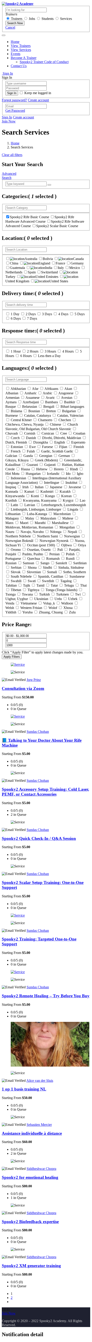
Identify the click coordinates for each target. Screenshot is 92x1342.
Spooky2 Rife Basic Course (29, 217)
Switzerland (49, 272)
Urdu (58, 599)
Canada (78, 259)
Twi (78, 594)
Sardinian (80, 563)
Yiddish (10, 612)
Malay (29, 518)
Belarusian (29, 406)
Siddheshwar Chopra (41, 1169)
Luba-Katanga (37, 514)
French (16, 451)
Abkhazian (18, 389)
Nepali (72, 532)
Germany (77, 263)
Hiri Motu (12, 474)
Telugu (69, 585)
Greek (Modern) (46, 460)
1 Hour (16, 351)
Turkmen (62, 594)
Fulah (31, 451)
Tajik (26, 585)
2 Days (31, 314)
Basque (10, 406)
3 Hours (50, 351)
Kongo (50, 496)
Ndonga (55, 532)
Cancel (10, 27)
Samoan (28, 563)
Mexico (74, 268)
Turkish (44, 594)
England (44, 263)
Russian (11, 563)
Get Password (15, 110)
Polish (70, 554)
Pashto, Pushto (32, 554)
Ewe (32, 447)
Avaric (50, 397)
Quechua (33, 558)
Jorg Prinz (34, 680)
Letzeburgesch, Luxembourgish (63, 505)
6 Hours (26, 356)
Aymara (11, 402)
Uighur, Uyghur (16, 599)
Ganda (28, 456)
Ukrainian (41, 599)
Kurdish (11, 500)
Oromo (16, 550)
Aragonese (65, 393)
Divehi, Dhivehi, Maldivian (61, 438)
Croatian (79, 433)
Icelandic (53, 474)
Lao (82, 500)
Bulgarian (69, 411)
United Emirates (47, 277)
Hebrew (42, 469)
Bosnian (34, 411)
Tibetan (16, 590)
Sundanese (77, 576)
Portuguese (13, 558)
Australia (31, 259)
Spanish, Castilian (50, 576)
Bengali (48, 406)
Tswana (27, 594)
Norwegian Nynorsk (54, 541)
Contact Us (19, 66)
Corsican (48, 433)
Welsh (9, 608)
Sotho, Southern (74, 572)
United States (58, 281)
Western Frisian (31, 608)
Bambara (51, 402)
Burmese (11, 415)
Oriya (82, 545)
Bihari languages (72, 406)
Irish (25, 487)
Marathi (40, 523)
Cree (63, 433)
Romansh (53, 558)
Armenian (12, 397)
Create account (38, 100)
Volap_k (49, 603)
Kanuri (29, 491)
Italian (39, 487)
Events (15, 54)
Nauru (9, 532)
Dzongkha (40, 442)
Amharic (30, 393)
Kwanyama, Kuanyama (39, 500)
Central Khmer (21, 420)
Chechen (65, 420)
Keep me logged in (37, 93)
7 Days (32, 318)
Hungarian (33, 474)
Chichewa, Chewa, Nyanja (24, 424)
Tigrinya (33, 590)
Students (48, 19)
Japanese (56, 487)
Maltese (67, 518)
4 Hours (68, 351)
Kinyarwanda (15, 496)
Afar (35, 389)
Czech (15, 438)
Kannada (11, 491)
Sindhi (47, 567)
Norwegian (72, 536)
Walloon (67, 603)
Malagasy (12, 518)
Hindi (74, 469)
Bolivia (48, 259)
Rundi (70, 558)
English (59, 442)
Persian (54, 554)
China (14, 263)
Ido (68, 474)
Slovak (16, 572)
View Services (21, 50)
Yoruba (27, 612)
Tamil (40, 585)
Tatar (54, 585)
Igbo (80, 474)
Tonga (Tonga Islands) (61, 590)
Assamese (32, 397)
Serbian (16, 567)
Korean (66, 496)
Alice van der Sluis (39, 1080)
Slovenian (34, 572)
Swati (32, 581)
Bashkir (69, 402)
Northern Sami (47, 536)
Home (15, 42)
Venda (9, 603)
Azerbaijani (31, 402)
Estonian (17, 447)
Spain (32, 272)
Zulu (72, 612)
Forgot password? (14, 100)
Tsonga (10, 594)
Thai (83, 585)
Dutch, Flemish (16, 442)
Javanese (75, 487)
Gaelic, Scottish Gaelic (57, 451)
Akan (68, 389)
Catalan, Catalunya (37, 415)
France (60, 263)
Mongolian (67, 527)
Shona (32, 567)
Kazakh (65, 491)
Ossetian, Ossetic (39, 550)
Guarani (32, 465)
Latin (14, 505)
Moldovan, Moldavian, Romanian (29, 527)
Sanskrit (61, 563)
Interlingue (51, 482)
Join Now (9, 121)
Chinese (55, 424)
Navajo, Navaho (32, 532)
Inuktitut (71, 482)
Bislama (16, 411)
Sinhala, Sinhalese (71, 567)
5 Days (80, 314)
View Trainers (21, 46)
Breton (51, 411)
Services (66, 19)
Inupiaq (10, 487)
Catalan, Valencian (70, 415)
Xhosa (68, 608)
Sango (44, 563)
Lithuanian (13, 514)
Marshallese (60, 523)
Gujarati (50, 465)
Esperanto (78, 442)
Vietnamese (29, 603)
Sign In (7, 73)
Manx (9, 523)
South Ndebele (21, 576)
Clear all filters (12, 155)
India (48, 268)
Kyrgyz (68, 500)
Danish (31, 438)
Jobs (32, 19)
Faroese (47, 447)
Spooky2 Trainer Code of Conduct (44, 62)
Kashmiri (46, 491)
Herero (59, 469)
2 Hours (32, 351)
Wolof (52, 608)
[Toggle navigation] (3, 35)
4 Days (63, 314)
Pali (60, 550)
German (64, 456)
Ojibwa (66, 545)
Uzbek (72, 599)
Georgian (45, 456)
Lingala (72, 509)
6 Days (16, 318)
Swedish (48, 581)
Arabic (47, 393)
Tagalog (66, 581)
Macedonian (62, 514)
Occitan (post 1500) (41, 545)
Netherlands (13, 272)
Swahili (16, 581)
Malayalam (48, 518)
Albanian (11, 393)
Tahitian (11, 585)
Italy (61, 268)
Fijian (63, 447)
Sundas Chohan (38, 731)
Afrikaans (51, 389)
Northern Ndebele (18, 536)
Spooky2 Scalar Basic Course (57, 226)
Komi (35, 496)
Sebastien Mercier (39, 1124)
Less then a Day (49, 356)
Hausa (25, 469)
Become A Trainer (23, 58)
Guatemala (17, 268)
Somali (52, 572)
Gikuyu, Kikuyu (17, 460)
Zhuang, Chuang (51, 612)
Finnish (78, 447)
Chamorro (45, 420)
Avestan (66, 397)
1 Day (15, 314)
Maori (24, 523)
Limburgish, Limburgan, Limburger (36, 509)
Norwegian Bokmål (19, 541)
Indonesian (18, 478)
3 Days (47, 314)
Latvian (29, 505)
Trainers (16, 19)
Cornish (29, 433)
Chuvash (11, 433)
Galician (11, 456)
